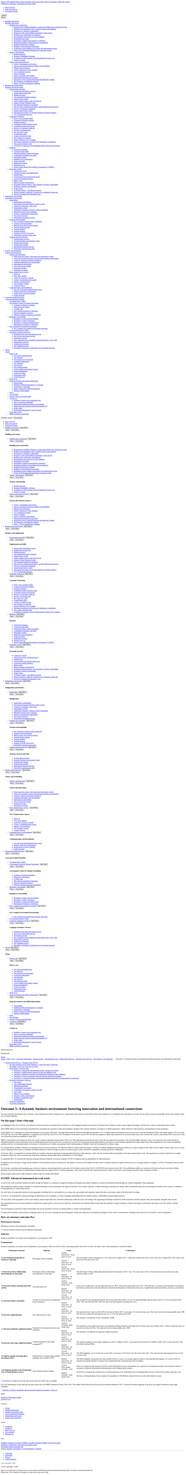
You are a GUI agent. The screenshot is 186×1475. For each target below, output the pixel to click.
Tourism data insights (21, 245)
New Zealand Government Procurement (23, 326)
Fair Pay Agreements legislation (24, 109)
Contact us (13, 398)
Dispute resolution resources (23, 313)
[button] (93, 1399)
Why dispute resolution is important (26, 311)
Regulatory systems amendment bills (26, 323)
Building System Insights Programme (26, 46)
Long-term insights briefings (23, 179)
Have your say (10, 7)
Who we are (13, 354)
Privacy (7, 1457)
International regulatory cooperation (26, 324)
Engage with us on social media (20, 396)
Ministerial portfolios (21, 1086)
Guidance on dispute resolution (24, 305)
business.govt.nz (19, 165)
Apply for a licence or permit (23, 278)
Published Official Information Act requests (28, 385)
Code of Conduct (20, 373)
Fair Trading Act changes (22, 138)
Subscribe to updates (21, 270)
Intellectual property (20, 163)
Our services (18, 365)
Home (3, 1057)
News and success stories (22, 266)
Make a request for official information (27, 389)
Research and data (20, 268)
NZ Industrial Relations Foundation (26, 105)
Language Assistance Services (19, 332)
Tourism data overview (21, 239)
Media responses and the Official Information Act (30, 406)
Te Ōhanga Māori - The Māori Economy (27, 190)
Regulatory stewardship (17, 317)
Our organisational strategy (23, 1084)
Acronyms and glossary (17, 1103)
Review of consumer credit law (24, 128)
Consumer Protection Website (24, 120)
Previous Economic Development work (27, 194)
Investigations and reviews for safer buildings (29, 37)
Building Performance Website (24, 44)
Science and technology (13, 1418)
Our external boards (20, 367)
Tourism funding (19, 229)
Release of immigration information (26, 214)
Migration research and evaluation (25, 212)
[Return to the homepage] (18, 4)
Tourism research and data (18, 237)
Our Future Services (20, 216)
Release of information (21, 391)
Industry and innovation (22, 282)
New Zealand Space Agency (19, 272)
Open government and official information (23, 381)
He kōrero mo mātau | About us (20, 1080)
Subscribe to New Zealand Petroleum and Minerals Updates (34, 79)
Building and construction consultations (27, 35)
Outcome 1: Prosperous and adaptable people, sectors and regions (36, 1070)
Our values (17, 1082)
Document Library (11, 11)
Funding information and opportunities (27, 262)
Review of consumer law (22, 130)
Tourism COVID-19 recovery (24, 233)
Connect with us (19, 286)
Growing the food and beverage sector (27, 177)
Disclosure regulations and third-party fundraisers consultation (35, 142)
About (3, 1059)
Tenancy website (19, 60)
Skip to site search (38, 2)
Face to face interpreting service (24, 336)
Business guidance (20, 122)
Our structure (18, 358)
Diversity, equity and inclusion (24, 1096)
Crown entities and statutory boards (26, 369)
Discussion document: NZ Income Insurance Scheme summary (35, 113)
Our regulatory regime (21, 284)
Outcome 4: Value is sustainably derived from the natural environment (37, 1076)
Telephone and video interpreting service (27, 334)
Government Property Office (19, 330)
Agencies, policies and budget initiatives (27, 260)
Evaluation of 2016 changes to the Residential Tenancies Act (34, 58)
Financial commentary (17, 1101)
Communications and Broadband (20, 288)
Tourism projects (19, 231)
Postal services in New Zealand (24, 293)
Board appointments (20, 371)
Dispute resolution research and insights (27, 315)
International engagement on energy (26, 78)
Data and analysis (11, 9)
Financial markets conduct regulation (26, 153)
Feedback (8, 1428)
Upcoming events (15, 412)
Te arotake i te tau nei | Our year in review (23, 1066)
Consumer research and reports (24, 126)
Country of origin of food (22, 136)
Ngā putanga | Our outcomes (103, 1059)
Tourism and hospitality (17, 219)
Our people (17, 1092)
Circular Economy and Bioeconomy (26, 173)
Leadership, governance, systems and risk (28, 1090)
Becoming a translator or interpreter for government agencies (34, 348)
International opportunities (23, 264)
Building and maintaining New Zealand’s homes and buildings (35, 29)
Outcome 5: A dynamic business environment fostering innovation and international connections (46, 1078)
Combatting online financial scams (25, 124)
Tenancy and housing (16, 52)
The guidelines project (21, 346)
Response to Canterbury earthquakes (26, 31)
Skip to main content (8, 2)
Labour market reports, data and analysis (27, 101)
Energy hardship (19, 74)
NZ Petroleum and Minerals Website (26, 81)
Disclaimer (8, 1455)
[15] (41, 1343)
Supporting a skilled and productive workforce (29, 41)
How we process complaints (23, 402)
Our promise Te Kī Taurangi (23, 359)
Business (12, 148)
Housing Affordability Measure (24, 56)
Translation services (20, 338)
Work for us (13, 379)
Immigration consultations (22, 202)
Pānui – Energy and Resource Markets (27, 83)
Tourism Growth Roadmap (23, 223)
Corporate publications (21, 361)
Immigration (13, 200)
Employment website (21, 99)
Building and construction (18, 25)
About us (17, 274)
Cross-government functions (14, 1414)
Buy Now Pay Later (21, 132)
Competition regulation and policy (25, 155)
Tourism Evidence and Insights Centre (27, 241)
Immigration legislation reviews (24, 218)
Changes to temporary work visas (25, 206)
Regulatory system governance (24, 321)
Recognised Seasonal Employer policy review (29, 204)
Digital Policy (18, 175)
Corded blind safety (20, 134)
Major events (18, 181)
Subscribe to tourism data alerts (24, 249)
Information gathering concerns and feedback (29, 404)
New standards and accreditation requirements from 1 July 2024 (35, 340)
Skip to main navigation (23, 2)
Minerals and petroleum (22, 68)
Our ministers (18, 363)
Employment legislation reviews (25, 91)
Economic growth (15, 169)
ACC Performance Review (23, 114)
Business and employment (14, 1412)
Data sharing (18, 383)
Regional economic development (25, 186)
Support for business (21, 149)
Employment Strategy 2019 (23, 111)
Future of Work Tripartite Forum (25, 103)
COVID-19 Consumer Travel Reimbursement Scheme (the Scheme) (37, 146)
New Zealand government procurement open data (30, 328)
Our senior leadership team (23, 356)
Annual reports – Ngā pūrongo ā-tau (45, 1059)
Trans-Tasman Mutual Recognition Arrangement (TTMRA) (34, 167)
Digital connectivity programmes (25, 291)
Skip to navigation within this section (57, 2)
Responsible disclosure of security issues (27, 410)
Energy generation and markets (24, 76)
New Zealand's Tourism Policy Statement (28, 221)
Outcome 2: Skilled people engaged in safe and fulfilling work (35, 1072)
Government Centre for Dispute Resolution (24, 303)
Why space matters (20, 276)
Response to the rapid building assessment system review (33, 33)
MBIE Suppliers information (19, 414)
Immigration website (21, 208)
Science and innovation (17, 254)
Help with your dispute (21, 307)
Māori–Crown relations (22, 1094)
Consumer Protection (16, 116)
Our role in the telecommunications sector (28, 289)
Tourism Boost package (22, 227)
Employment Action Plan (22, 93)
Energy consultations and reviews (25, 64)
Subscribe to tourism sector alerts (25, 235)
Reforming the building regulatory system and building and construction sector (40, 27)
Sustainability (18, 1099)
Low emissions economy (22, 72)
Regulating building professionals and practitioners (31, 43)
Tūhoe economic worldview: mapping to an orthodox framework (36, 192)
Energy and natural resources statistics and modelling (32, 66)
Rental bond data (19, 54)
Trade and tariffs (19, 161)
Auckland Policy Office (17, 301)
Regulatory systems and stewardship (26, 319)
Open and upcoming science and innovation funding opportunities (36, 258)
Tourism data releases (21, 243)
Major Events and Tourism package (26, 225)
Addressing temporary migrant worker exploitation (31, 210)
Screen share (18, 408)
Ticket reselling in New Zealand (25, 140)
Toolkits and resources (21, 344)
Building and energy (12, 1410)
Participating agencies (21, 342)
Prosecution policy (20, 375)
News (11, 393)
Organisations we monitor (22, 1088)
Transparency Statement (22, 387)
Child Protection (19, 377)
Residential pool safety (21, 39)
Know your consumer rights (23, 118)
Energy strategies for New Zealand (25, 70)
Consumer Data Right (21, 151)
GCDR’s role (18, 309)
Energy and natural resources (19, 62)
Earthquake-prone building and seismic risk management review (35, 48)
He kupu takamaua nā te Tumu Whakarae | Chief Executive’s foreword (33, 1064)
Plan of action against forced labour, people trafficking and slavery (36, 107)
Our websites (13, 394)
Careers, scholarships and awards (25, 280)
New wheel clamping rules (23, 144)
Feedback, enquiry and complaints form (27, 400)
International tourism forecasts (24, 247)
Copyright (8, 1453)
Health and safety (20, 95)
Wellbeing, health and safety (23, 1098)
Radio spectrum (19, 295)
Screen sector (18, 188)
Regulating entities (20, 157)
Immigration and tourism (13, 1416)
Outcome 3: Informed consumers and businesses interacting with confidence (39, 1074)
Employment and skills (17, 89)
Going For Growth (20, 171)
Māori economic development (24, 183)
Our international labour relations (25, 97)
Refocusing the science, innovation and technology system (33, 256)
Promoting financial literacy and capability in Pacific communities (36, 184)
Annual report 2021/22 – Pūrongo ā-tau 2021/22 (75, 1059)
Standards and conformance (23, 159)
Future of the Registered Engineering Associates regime (32, 50)
